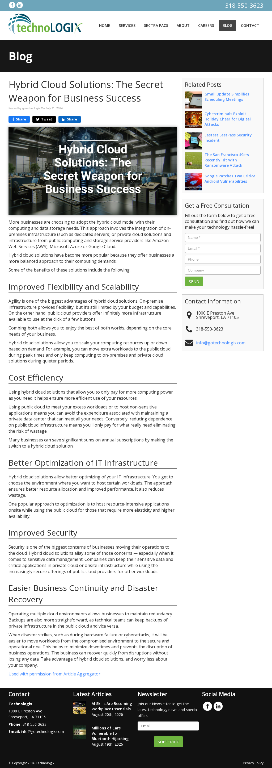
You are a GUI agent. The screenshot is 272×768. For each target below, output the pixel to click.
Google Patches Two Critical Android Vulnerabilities (231, 178)
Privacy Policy (253, 763)
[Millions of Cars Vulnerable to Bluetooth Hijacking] (79, 732)
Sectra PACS (156, 25)
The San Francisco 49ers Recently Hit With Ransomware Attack (227, 160)
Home (104, 25)
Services (127, 25)
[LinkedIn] (19, 5)
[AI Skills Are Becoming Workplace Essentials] (79, 707)
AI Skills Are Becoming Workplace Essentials (112, 706)
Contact (250, 25)
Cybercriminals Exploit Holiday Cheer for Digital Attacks (228, 119)
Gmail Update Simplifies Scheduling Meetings (227, 96)
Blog (227, 25)
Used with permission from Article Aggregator (54, 674)
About (183, 25)
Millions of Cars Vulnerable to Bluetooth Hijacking (110, 733)
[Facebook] (12, 5)
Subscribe (168, 741)
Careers (206, 25)
